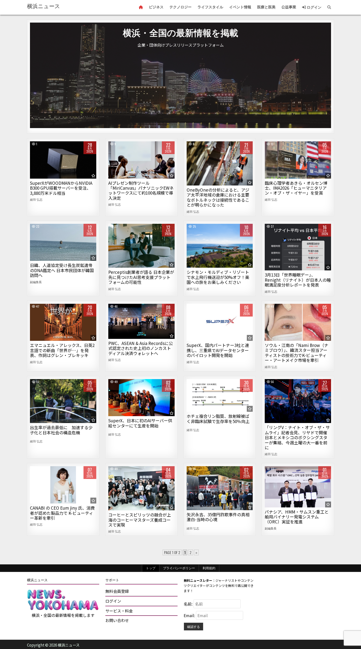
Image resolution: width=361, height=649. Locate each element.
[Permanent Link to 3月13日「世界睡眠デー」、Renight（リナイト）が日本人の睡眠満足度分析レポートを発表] (298, 247)
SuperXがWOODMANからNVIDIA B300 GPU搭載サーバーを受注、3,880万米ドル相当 (61, 188)
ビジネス (156, 7)
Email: (190, 615)
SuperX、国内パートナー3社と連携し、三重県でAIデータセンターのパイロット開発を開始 (218, 350)
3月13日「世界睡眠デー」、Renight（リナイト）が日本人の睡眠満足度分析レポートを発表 (298, 280)
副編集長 (36, 281)
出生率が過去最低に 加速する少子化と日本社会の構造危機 (61, 429)
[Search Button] (329, 7)
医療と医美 (266, 7)
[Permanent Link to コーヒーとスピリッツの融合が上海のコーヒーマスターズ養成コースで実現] (141, 488)
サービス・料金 (119, 611)
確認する (193, 626)
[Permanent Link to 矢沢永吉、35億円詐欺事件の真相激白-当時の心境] (220, 488)
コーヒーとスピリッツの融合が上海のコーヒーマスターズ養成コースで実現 (139, 520)
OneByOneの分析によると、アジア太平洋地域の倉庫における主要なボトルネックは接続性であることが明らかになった (218, 197)
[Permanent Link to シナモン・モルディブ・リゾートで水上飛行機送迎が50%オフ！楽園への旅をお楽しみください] (220, 246)
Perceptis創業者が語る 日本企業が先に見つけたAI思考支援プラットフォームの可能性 (141, 277)
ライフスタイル (210, 7)
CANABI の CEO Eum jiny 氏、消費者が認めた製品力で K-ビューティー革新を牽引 (62, 513)
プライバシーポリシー (179, 568)
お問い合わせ (117, 620)
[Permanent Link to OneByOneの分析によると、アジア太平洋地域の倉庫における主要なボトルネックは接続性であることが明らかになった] (220, 163)
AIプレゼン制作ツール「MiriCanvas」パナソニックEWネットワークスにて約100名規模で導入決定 (141, 190)
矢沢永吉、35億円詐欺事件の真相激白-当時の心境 (218, 516)
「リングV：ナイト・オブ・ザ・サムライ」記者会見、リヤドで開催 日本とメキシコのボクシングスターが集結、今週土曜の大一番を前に (297, 437)
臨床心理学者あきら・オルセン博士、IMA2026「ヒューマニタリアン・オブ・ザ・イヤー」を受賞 (296, 188)
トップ (150, 568)
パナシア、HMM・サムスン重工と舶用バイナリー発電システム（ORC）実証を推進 (297, 517)
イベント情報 (240, 7)
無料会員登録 (117, 591)
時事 (63, 240)
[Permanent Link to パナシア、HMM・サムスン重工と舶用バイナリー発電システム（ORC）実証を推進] (298, 486)
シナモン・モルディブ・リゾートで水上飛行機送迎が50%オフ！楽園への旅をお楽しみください (218, 277)
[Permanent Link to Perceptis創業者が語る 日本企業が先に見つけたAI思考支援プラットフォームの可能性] (141, 246)
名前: (189, 604)
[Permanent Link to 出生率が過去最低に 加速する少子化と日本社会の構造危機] (63, 401)
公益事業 (288, 7)
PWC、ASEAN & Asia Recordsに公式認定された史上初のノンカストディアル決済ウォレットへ (140, 348)
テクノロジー (180, 7)
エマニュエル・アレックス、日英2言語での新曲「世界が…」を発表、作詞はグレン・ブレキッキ (62, 350)
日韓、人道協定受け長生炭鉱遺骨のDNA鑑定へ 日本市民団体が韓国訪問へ (62, 270)
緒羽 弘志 (36, 199)
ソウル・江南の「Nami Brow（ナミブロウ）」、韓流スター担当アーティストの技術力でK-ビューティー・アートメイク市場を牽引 (296, 352)
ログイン (313, 7)
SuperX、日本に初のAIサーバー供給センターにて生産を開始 (140, 422)
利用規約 (209, 568)
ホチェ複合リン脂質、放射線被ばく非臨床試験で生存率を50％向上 (218, 418)
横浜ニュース (43, 6)
